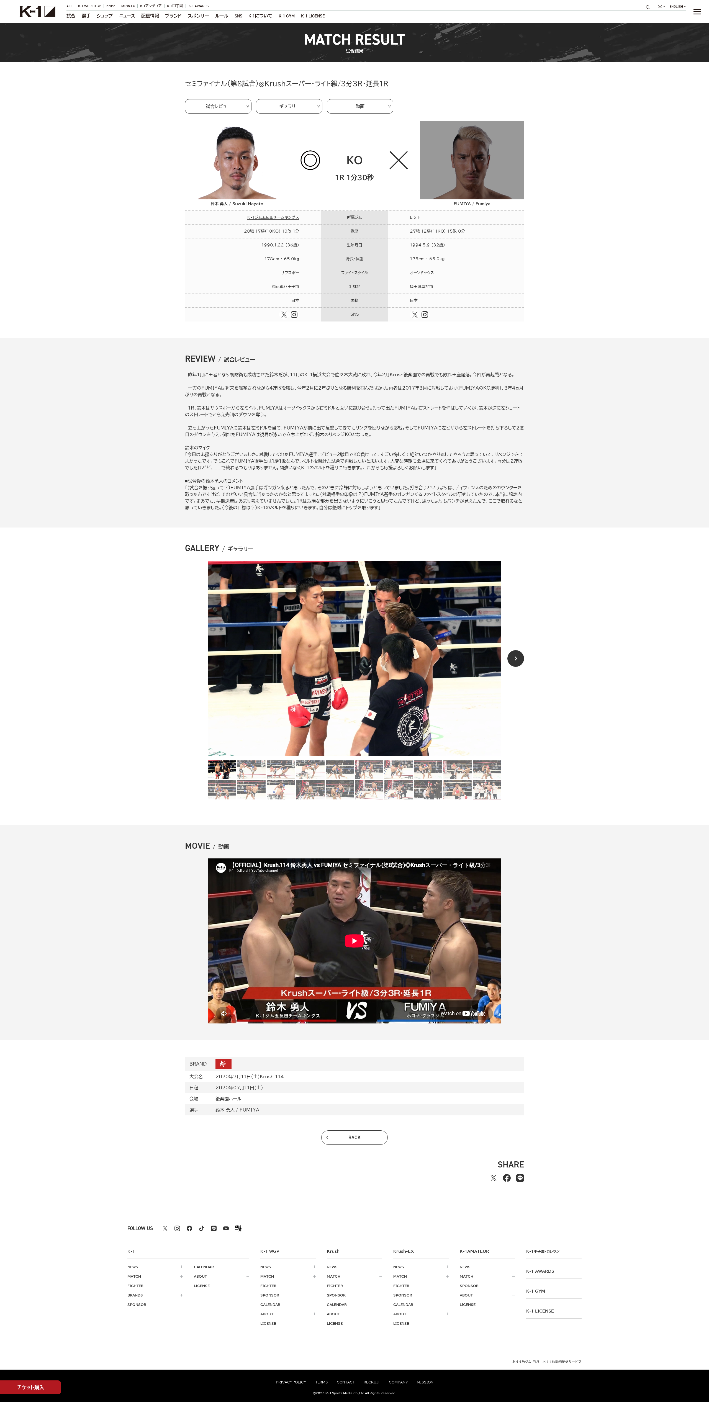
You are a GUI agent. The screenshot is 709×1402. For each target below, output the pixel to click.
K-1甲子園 (175, 6)
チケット (30, 1387)
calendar (204, 1267)
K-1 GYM (287, 16)
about (200, 1276)
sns (238, 16)
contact (346, 1382)
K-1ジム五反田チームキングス (273, 217)
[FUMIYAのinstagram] (425, 315)
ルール (221, 16)
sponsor (136, 1304)
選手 (86, 16)
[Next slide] (515, 658)
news (132, 1267)
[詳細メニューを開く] (697, 11)
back (354, 1137)
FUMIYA (249, 1110)
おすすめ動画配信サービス (562, 1361)
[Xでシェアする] (493, 1178)
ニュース (127, 16)
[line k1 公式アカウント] (214, 1228)
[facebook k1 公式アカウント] (189, 1228)
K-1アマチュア (151, 6)
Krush (110, 6)
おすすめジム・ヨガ (525, 1361)
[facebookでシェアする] (506, 1178)
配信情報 (150, 16)
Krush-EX (128, 6)
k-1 (542, 1251)
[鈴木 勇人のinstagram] (294, 315)
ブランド (173, 16)
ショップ (105, 16)
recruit (372, 1382)
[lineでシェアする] (520, 1178)
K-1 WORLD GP (89, 6)
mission (425, 1382)
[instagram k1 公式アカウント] (177, 1228)
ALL (69, 6)
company (398, 1382)
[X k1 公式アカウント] (165, 1228)
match (134, 1276)
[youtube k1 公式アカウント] (226, 1228)
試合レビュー (218, 106)
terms (321, 1382)
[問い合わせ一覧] (661, 6)
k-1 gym (535, 1291)
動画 (360, 106)
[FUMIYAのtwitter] (415, 315)
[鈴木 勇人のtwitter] (284, 315)
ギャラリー (289, 106)
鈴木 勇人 (225, 1110)
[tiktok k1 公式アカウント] (202, 1228)
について (260, 16)
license (202, 1285)
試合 (70, 16)
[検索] (649, 7)
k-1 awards (540, 1271)
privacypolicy (291, 1382)
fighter (135, 1285)
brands (135, 1295)
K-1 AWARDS (199, 6)
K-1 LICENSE (313, 16)
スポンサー (198, 16)
